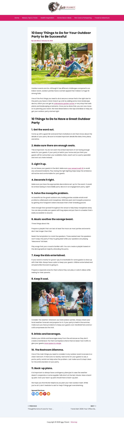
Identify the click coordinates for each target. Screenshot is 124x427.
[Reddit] (41, 393)
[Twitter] (37, 393)
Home (17, 18)
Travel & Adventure (102, 18)
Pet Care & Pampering (83, 18)
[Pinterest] (44, 393)
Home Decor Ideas (64, 18)
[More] (48, 393)
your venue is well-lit (75, 168)
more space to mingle (52, 343)
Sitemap (74, 422)
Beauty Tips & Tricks (29, 18)
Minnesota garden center (65, 103)
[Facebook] (33, 393)
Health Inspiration (47, 18)
